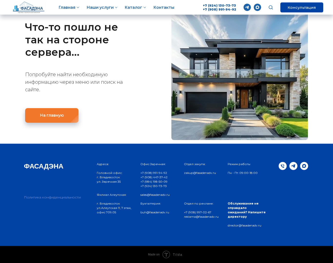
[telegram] (247, 7)
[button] (270, 7)
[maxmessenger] (257, 7)
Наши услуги (100, 7)
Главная (67, 7)
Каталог (133, 7)
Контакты (163, 7)
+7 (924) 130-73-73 (219, 5)
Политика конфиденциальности (52, 197)
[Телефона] (283, 169)
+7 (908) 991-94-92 (219, 9)
